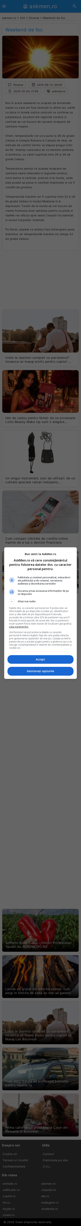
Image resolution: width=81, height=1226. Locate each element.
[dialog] (40, 613)
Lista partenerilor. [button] (19, 626)
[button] (40, 601)
